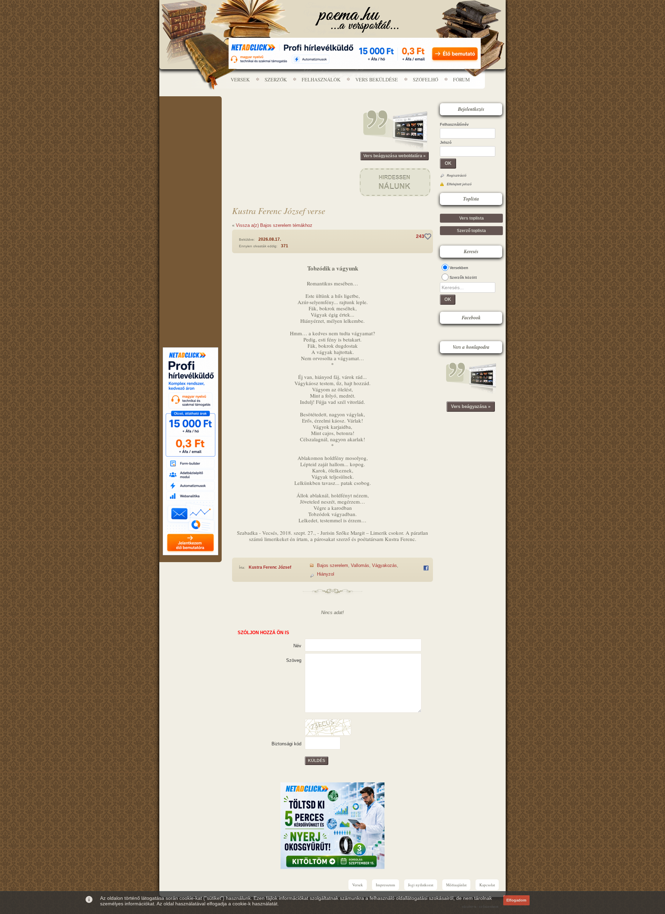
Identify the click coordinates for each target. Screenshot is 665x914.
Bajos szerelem (332, 565)
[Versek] (357, 20)
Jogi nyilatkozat (420, 884)
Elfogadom (516, 900)
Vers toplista (471, 218)
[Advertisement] (190, 117)
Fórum (461, 79)
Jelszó (446, 142)
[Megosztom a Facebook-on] (426, 568)
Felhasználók (321, 79)
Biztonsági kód (286, 743)
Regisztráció (457, 175)
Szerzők (276, 79)
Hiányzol (325, 574)
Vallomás (360, 565)
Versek (240, 79)
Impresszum (385, 884)
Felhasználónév (454, 124)
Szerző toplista (471, 230)
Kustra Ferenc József (270, 567)
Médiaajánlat (456, 884)
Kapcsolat (487, 884)
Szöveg (293, 660)
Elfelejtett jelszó (459, 184)
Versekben (459, 268)
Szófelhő (425, 79)
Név (297, 645)
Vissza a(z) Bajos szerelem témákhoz (274, 225)
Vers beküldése (376, 79)
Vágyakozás (384, 565)
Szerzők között (463, 277)
